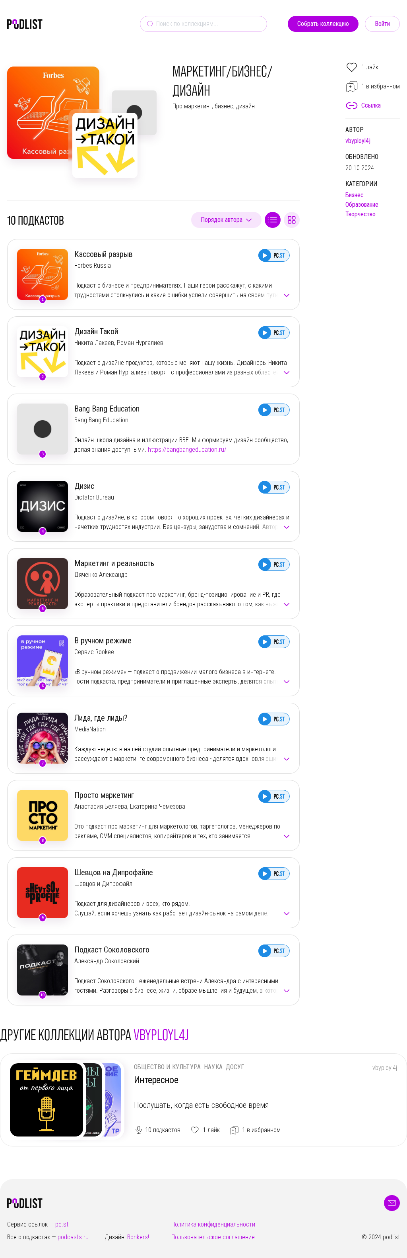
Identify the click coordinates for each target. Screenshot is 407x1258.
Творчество (360, 214)
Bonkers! (138, 1237)
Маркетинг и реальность (114, 563)
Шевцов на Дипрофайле (113, 872)
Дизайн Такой (96, 331)
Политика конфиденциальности (213, 1224)
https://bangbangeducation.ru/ (187, 449)
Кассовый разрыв (103, 254)
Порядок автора (221, 219)
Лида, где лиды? (101, 718)
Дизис (84, 486)
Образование (361, 204)
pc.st (61, 1224)
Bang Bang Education (107, 408)
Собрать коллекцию (323, 23)
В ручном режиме (103, 640)
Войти (382, 23)
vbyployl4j (357, 141)
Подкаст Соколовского (111, 949)
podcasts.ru (73, 1237)
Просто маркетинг (104, 795)
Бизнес (354, 195)
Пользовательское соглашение (213, 1237)
